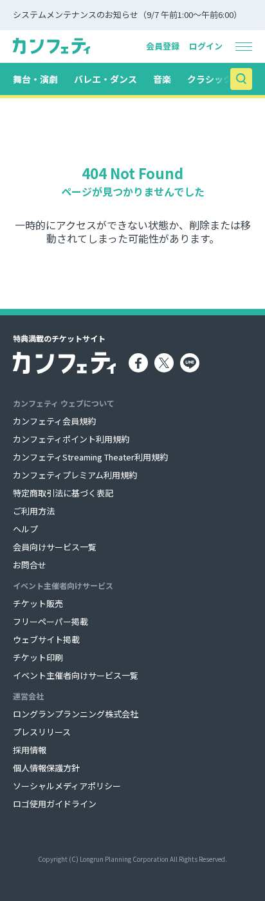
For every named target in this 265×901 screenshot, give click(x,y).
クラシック (209, 78)
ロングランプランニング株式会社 (75, 714)
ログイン (206, 46)
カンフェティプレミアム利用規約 (75, 475)
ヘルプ (25, 529)
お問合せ (29, 565)
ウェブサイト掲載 (46, 639)
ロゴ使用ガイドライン (54, 804)
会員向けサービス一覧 (54, 547)
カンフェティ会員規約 (54, 421)
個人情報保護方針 (46, 768)
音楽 (162, 78)
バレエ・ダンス (105, 78)
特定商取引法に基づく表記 (63, 493)
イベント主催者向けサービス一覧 (75, 675)
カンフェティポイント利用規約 (71, 439)
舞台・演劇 (35, 78)
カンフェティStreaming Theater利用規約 (90, 457)
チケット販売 (38, 603)
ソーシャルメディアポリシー (67, 786)
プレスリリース (42, 732)
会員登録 (162, 46)
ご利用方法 (34, 511)
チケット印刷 (38, 657)
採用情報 (29, 750)
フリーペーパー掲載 (50, 621)
